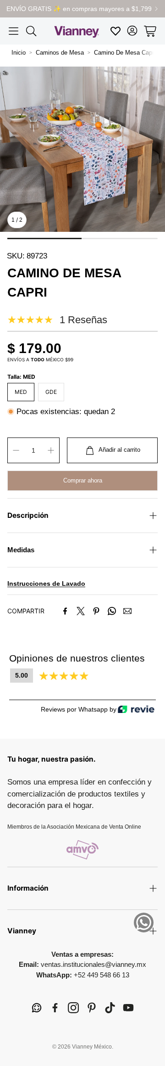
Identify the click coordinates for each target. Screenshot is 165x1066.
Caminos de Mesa (60, 52)
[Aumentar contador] (51, 450)
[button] (13, 31)
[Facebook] (65, 611)
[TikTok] (110, 1007)
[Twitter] (81, 611)
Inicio (18, 52)
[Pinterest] (96, 611)
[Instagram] (73, 1007)
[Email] (127, 611)
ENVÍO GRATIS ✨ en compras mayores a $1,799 (79, 9)
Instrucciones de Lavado (46, 583)
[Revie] (136, 709)
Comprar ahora (82, 480)
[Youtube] (128, 1007)
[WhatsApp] (112, 611)
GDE (51, 391)
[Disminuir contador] (16, 450)
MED (21, 391)
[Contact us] (144, 922)
